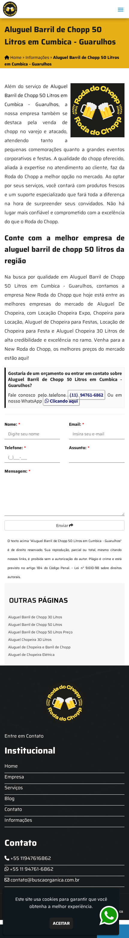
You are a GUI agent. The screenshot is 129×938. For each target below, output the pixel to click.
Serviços (13, 787)
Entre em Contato (24, 736)
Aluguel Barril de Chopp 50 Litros (35, 624)
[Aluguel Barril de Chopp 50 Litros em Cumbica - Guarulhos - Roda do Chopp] (10, 9)
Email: (76, 424)
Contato (13, 809)
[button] (120, 10)
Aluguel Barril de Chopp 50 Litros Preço (40, 632)
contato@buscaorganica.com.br (44, 880)
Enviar (62, 525)
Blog (9, 798)
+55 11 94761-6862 (31, 869)
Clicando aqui (63, 401)
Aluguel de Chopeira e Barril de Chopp (39, 647)
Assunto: (79, 447)
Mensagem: (17, 471)
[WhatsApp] (107, 915)
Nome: (12, 424)
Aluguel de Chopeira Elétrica (31, 654)
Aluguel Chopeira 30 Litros (30, 639)
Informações (18, 820)
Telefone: (15, 447)
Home (11, 766)
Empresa (14, 777)
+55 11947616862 (30, 858)
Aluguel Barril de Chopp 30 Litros (35, 617)
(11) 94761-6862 (86, 395)
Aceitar (61, 923)
